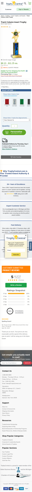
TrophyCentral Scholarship (9, 424)
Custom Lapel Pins (7, 454)
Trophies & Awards (7, 440)
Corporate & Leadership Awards (11, 442)
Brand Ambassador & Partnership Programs (14, 428)
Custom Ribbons (7, 458)
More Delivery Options (9, 149)
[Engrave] (14, 132)
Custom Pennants (7, 456)
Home (2, 15)
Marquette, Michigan (8, 391)
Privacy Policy (6, 415)
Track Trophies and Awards (18, 15)
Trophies (7, 15)
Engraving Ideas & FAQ (8, 426)
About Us (4, 406)
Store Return (5, 413)
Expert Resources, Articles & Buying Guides (14, 430)
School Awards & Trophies (9, 444)
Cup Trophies (6, 452)
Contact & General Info (8, 409)
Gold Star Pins (6, 460)
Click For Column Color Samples (10, 95)
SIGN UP (27, 363)
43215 (10, 147)
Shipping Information (8, 411)
